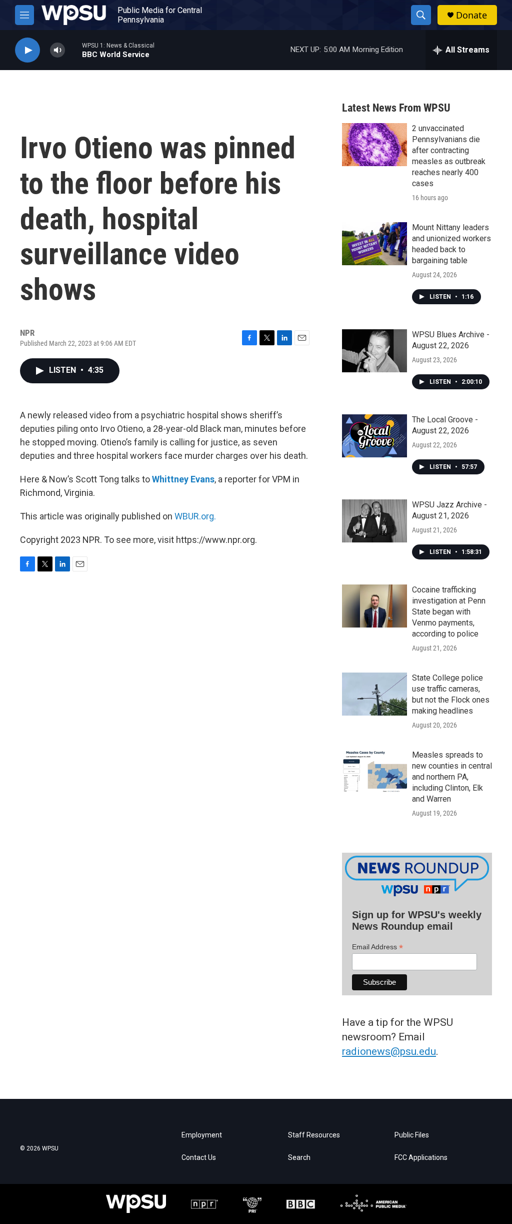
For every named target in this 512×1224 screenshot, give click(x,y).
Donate (471, 15)
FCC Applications (421, 1157)
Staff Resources (314, 1135)
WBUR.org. (195, 516)
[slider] (73, 50)
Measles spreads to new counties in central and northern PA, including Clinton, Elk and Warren (452, 777)
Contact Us (199, 1157)
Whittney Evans (183, 479)
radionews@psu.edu (389, 1051)
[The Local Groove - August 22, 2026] (374, 435)
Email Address (377, 947)
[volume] (57, 50)
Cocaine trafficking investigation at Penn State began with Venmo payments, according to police (449, 612)
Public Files (411, 1135)
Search (299, 1157)
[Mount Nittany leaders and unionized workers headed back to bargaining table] (374, 243)
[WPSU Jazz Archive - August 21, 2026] (374, 520)
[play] (28, 50)
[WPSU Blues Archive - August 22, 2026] (374, 350)
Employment (202, 1135)
